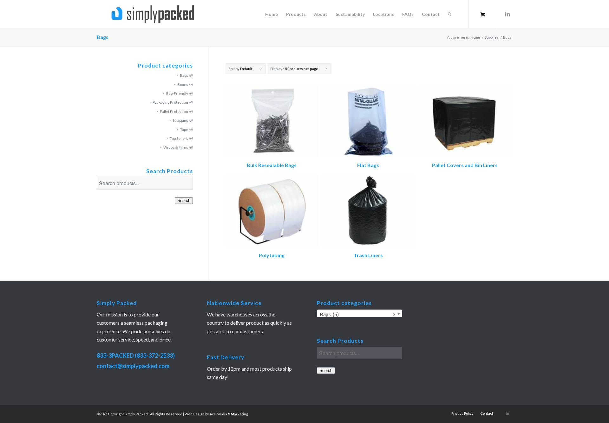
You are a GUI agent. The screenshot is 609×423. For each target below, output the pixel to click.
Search (183, 200)
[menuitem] (271, 14)
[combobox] (359, 313)
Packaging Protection (170, 102)
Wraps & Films (175, 147)
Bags (184, 75)
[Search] (449, 14)
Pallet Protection (174, 111)
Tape (184, 129)
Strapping (180, 120)
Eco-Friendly (177, 93)
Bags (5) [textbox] (358, 314)
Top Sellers (179, 138)
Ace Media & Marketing (229, 414)
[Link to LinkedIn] (507, 14)
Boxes (182, 84)
